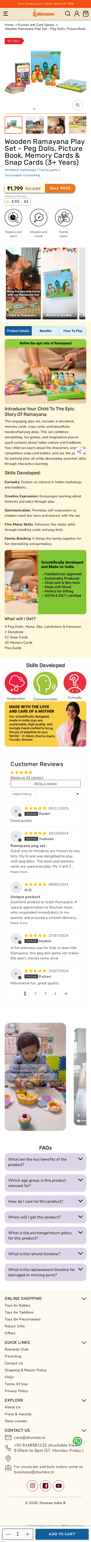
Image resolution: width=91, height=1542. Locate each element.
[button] (6, 13)
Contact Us (14, 1363)
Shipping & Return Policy (26, 1370)
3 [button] (46, 993)
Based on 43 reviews (26, 777)
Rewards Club (16, 1349)
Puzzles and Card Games (36, 25)
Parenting (13, 1356)
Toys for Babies (18, 1305)
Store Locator (16, 1421)
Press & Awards (18, 1414)
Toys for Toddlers (19, 1312)
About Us (13, 1407)
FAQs (9, 1377)
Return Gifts (15, 1326)
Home (9, 25)
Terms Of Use (16, 1384)
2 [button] (35, 993)
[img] (36, 808)
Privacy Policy (16, 1391)
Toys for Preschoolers (23, 1319)
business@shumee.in (34, 1472)
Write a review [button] (45, 783)
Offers (10, 1333)
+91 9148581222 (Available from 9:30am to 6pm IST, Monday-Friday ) (49, 1448)
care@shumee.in (30, 1437)
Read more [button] (18, 872)
